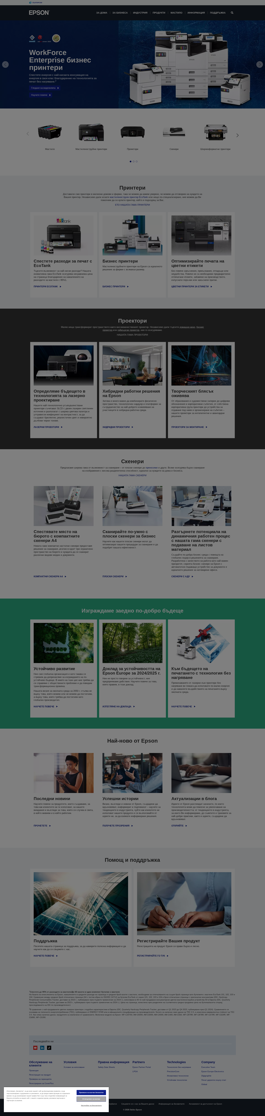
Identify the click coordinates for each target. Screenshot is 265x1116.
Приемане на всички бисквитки (91, 1092)
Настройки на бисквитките (91, 1105)
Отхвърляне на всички (91, 1099)
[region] (56, 1099)
